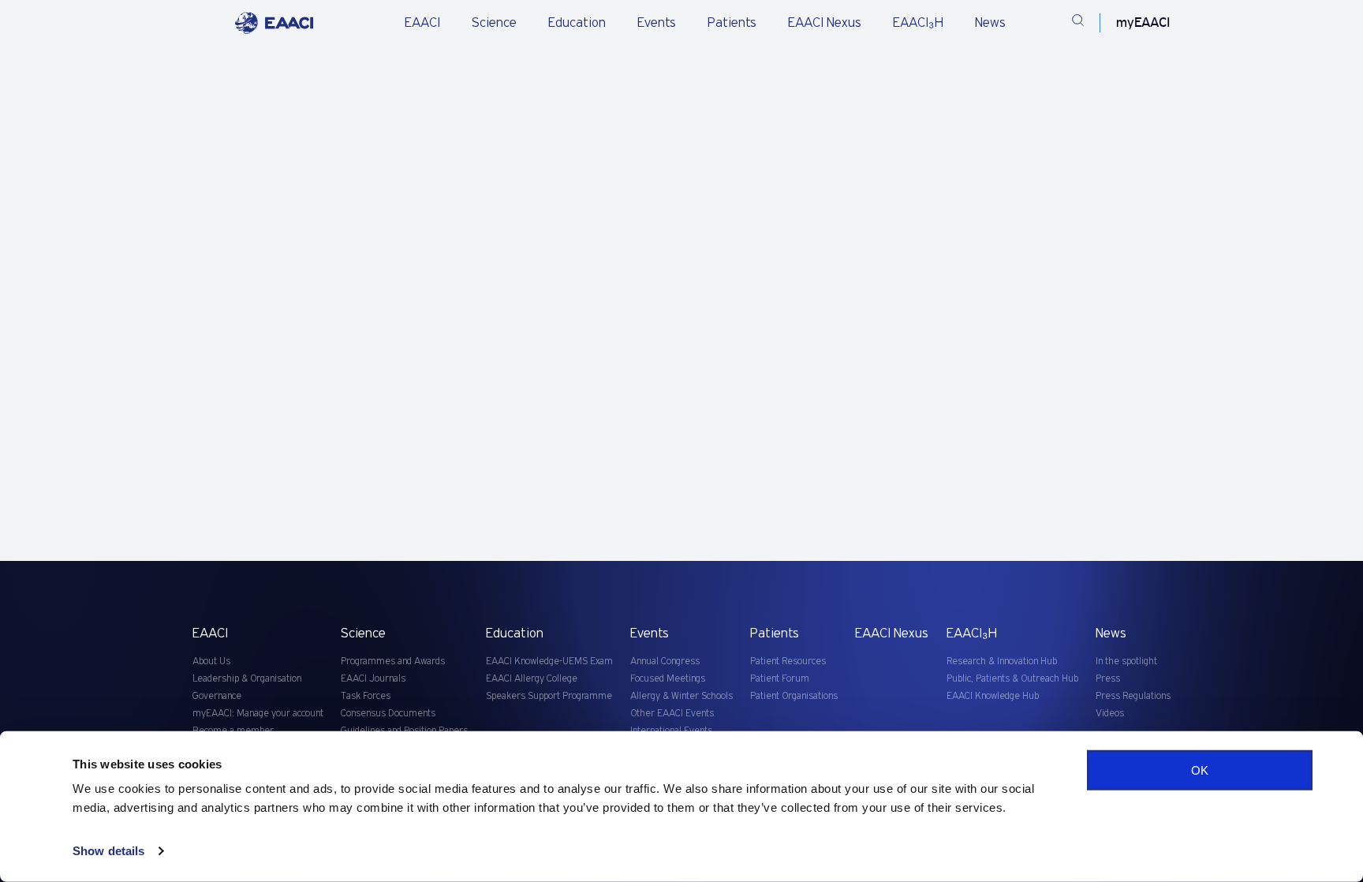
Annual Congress (665, 661)
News (990, 23)
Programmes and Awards (393, 661)
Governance (216, 696)
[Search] (1077, 22)
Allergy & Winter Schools (681, 696)
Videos (1110, 713)
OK (1199, 770)
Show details (108, 851)
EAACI (422, 23)
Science (494, 23)
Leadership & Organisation (246, 679)
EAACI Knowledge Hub (993, 696)
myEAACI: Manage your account (257, 713)
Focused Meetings (667, 679)
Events (656, 23)
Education (577, 23)
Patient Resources (788, 661)
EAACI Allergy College (531, 679)
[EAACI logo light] (274, 23)
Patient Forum (779, 679)
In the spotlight (1126, 661)
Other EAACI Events (672, 713)
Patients (732, 23)
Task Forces (365, 696)
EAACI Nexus (824, 23)
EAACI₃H (918, 23)
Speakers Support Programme (549, 696)
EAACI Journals (373, 679)
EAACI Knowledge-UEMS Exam (549, 661)
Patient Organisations (794, 696)
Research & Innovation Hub (1002, 661)
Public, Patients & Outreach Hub (1012, 679)
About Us (211, 661)
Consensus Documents (388, 713)
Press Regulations (1133, 696)
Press (1108, 679)
